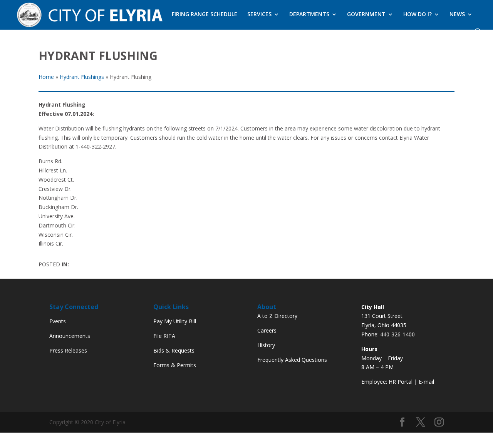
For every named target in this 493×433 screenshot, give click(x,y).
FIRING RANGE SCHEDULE (204, 15)
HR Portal (401, 381)
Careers (267, 330)
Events (57, 321)
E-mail (426, 381)
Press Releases (68, 350)
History (266, 345)
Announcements (69, 335)
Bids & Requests (174, 350)
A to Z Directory (277, 315)
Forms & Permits (174, 365)
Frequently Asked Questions (292, 359)
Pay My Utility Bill (174, 321)
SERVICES (259, 15)
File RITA (164, 335)
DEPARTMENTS (309, 15)
